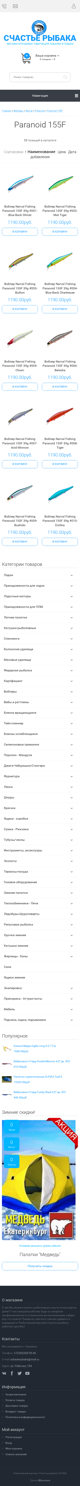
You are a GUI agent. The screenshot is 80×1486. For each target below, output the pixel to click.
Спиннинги (11, 638)
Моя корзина (13, 1448)
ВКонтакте (44, 1480)
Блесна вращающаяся (20, 713)
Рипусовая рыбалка (18, 924)
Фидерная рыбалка (18, 670)
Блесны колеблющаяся (21, 734)
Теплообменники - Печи (21, 903)
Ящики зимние (14, 977)
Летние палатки (15, 617)
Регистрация (13, 1437)
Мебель (9, 1009)
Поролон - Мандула (18, 755)
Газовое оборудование (20, 882)
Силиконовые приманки (21, 744)
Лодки (8, 575)
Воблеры (10, 691)
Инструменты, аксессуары (23, 850)
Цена (62, 152)
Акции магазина (15, 1394)
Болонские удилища (18, 649)
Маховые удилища (17, 660)
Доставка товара (16, 1405)
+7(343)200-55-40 (25, 1352)
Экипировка (13, 988)
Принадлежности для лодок (24, 585)
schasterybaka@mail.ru (24, 1359)
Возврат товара (15, 1411)
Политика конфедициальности (25, 1417)
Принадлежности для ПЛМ (23, 607)
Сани (7, 967)
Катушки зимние (16, 945)
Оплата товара (15, 1400)
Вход (8, 1442)
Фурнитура (12, 776)
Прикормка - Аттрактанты (23, 998)
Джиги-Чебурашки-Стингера (24, 765)
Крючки (9, 808)
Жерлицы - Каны (16, 956)
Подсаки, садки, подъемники (25, 1020)
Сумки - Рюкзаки (16, 829)
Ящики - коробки (16, 818)
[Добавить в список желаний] (25, 198)
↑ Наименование (40, 151)
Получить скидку (40, 1266)
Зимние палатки (16, 893)
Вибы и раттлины (16, 702)
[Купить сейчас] (14, 198)
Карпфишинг (13, 681)
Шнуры (9, 797)
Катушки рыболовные (20, 628)
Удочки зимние (15, 935)
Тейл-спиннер (13, 723)
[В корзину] (20, 232)
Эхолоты (10, 861)
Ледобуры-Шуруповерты (21, 914)
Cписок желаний (16, 1454)
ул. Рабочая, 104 (21, 1365)
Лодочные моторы (17, 596)
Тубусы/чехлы (14, 840)
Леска (8, 787)
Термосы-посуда (16, 871)
